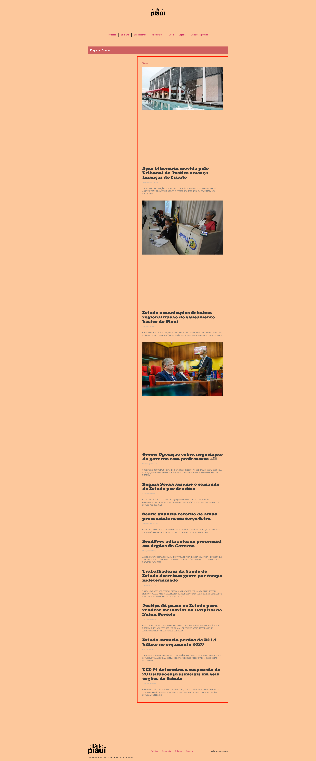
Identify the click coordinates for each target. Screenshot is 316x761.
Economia (166, 751)
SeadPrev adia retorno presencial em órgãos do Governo (182, 543)
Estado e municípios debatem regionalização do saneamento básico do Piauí (178, 317)
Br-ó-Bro (125, 35)
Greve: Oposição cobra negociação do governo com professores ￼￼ (182, 456)
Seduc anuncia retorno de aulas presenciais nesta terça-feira (179, 516)
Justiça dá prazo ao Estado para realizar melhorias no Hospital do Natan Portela (182, 610)
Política (154, 751)
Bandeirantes (140, 35)
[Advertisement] (110, 98)
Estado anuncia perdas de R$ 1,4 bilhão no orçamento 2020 (179, 642)
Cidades (178, 751)
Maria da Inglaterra (199, 35)
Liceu (171, 35)
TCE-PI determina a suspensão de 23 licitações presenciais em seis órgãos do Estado (181, 674)
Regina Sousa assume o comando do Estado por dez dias (180, 486)
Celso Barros (157, 35)
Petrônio (112, 35)
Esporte (189, 751)
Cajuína (182, 35)
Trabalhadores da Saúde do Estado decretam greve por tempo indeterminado (182, 575)
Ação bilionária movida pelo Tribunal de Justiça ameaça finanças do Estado (175, 173)
